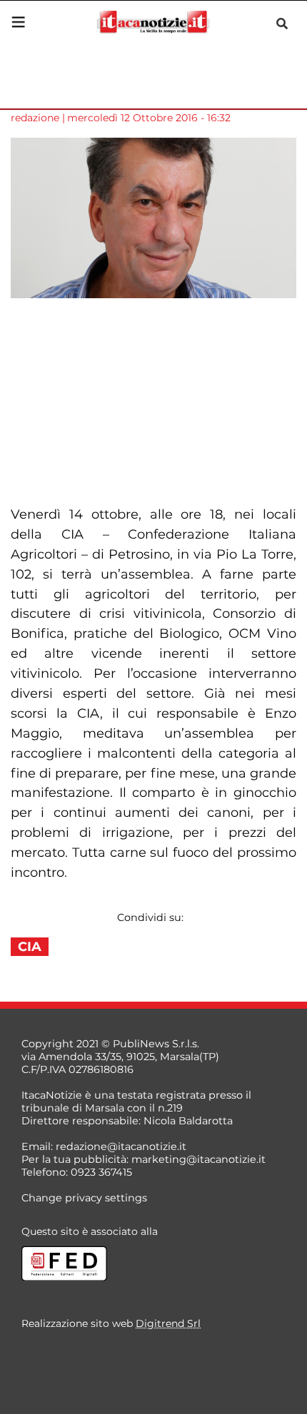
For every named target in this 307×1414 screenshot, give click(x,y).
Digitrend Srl (168, 1323)
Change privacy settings (84, 1197)
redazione (35, 117)
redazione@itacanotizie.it (121, 1146)
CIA (29, 947)
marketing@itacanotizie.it (198, 1159)
